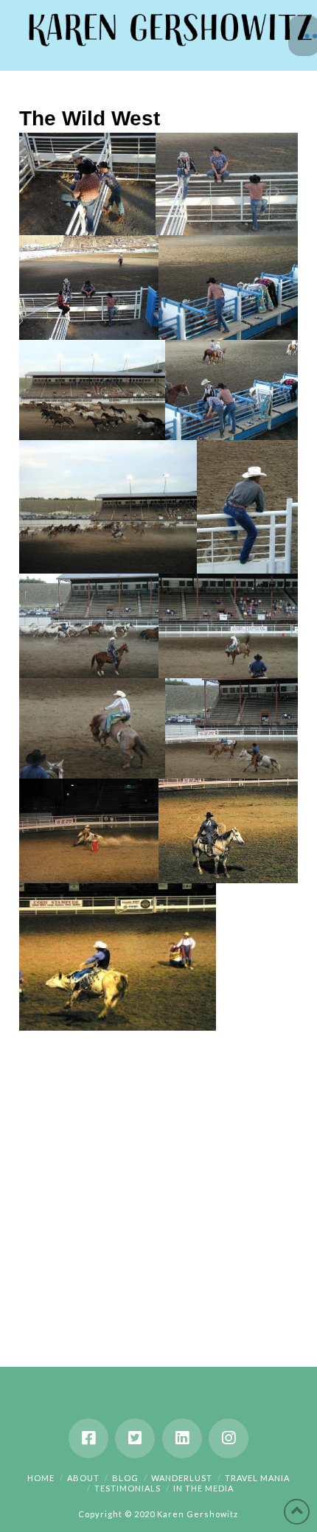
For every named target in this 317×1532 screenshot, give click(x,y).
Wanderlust (181, 1478)
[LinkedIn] (182, 1438)
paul (50, 214)
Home (41, 1478)
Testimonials (127, 1488)
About (83, 1478)
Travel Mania (257, 1478)
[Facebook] (88, 1438)
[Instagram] (228, 1438)
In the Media (203, 1488)
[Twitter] (135, 1438)
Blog (125, 1478)
